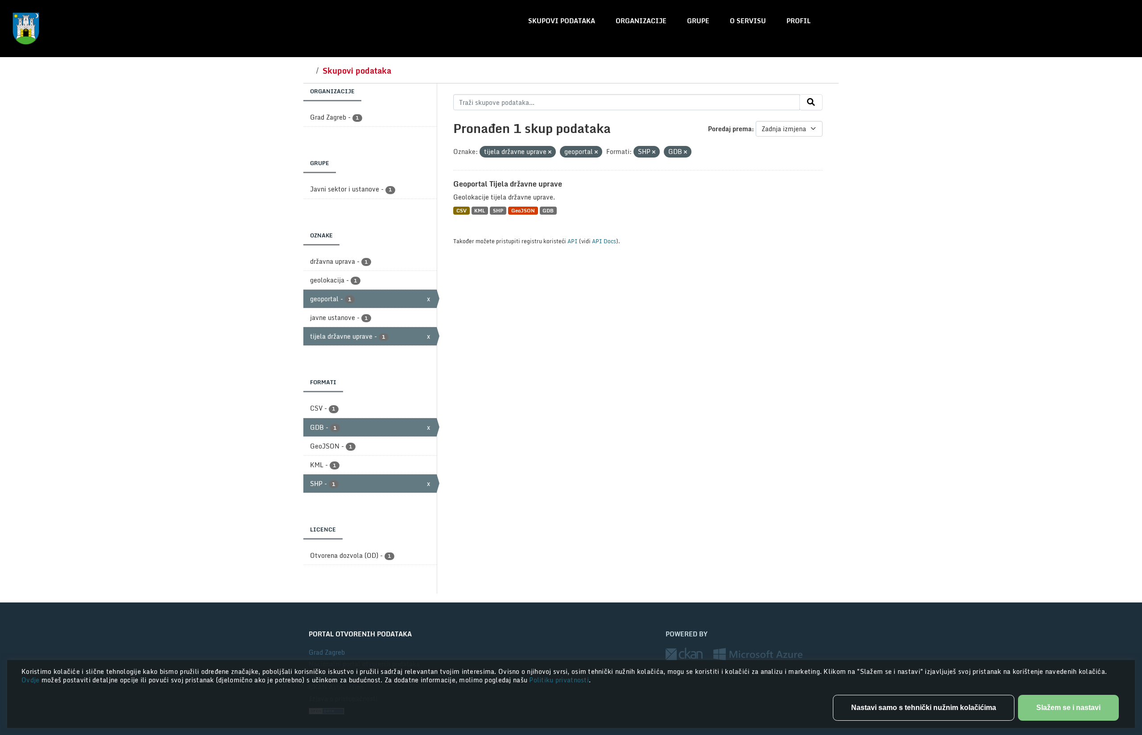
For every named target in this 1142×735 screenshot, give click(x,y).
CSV (461, 210)
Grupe (698, 21)
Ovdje (31, 680)
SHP (498, 210)
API (572, 241)
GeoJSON (523, 210)
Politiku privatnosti (559, 680)
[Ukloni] (549, 152)
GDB (548, 210)
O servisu (748, 21)
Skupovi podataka (561, 21)
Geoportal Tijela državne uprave (507, 184)
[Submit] (811, 102)
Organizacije (641, 21)
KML (479, 210)
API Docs (604, 241)
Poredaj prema (730, 129)
